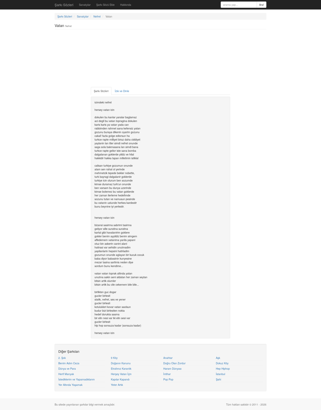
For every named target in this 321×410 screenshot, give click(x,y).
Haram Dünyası (172, 368)
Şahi (218, 379)
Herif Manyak (66, 374)
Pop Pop (168, 379)
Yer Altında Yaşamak (70, 385)
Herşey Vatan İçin (121, 374)
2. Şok (62, 358)
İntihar (167, 374)
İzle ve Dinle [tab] (122, 91)
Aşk (218, 358)
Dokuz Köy (222, 363)
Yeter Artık (117, 385)
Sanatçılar (85, 5)
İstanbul (220, 374)
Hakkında (125, 5)
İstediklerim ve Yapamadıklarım (76, 379)
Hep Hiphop (223, 368)
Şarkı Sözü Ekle (105, 5)
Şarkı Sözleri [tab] (101, 91)
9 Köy (114, 358)
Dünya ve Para (67, 368)
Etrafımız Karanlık (121, 368)
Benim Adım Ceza (68, 363)
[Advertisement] (160, 59)
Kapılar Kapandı (120, 379)
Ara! (261, 5)
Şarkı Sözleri (64, 4)
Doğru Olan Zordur (174, 363)
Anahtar (168, 358)
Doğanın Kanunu (121, 363)
